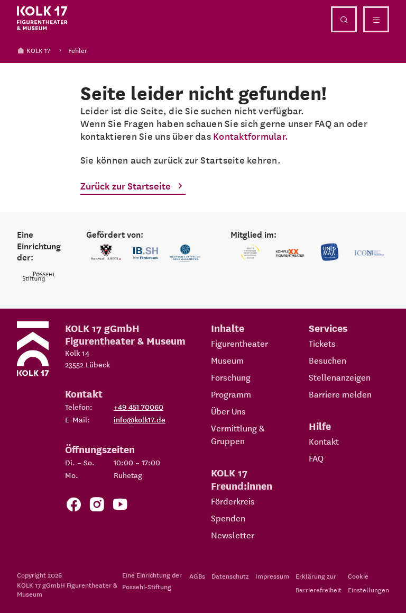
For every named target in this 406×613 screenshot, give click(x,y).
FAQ (316, 458)
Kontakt (324, 441)
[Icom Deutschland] (369, 253)
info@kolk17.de (139, 419)
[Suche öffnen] (344, 19)
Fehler (77, 50)
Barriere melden (340, 393)
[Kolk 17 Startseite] (42, 18)
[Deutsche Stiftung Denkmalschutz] (185, 253)
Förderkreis (233, 500)
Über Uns (228, 410)
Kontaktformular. (250, 136)
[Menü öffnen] (376, 19)
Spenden (228, 517)
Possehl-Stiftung (146, 586)
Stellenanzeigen (340, 377)
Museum (227, 360)
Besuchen (327, 360)
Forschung (231, 377)
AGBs (197, 576)
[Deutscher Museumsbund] (250, 253)
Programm (231, 393)
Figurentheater (239, 343)
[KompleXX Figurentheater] (290, 253)
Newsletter (232, 534)
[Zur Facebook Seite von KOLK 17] (73, 506)
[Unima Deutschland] (329, 253)
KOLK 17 (38, 50)
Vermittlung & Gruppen (237, 434)
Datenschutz (230, 576)
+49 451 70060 (138, 406)
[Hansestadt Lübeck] (106, 253)
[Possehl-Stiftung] (39, 277)
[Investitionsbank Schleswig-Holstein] (145, 253)
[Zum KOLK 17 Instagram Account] (96, 506)
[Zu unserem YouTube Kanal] (120, 506)
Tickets (322, 343)
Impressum (272, 576)
